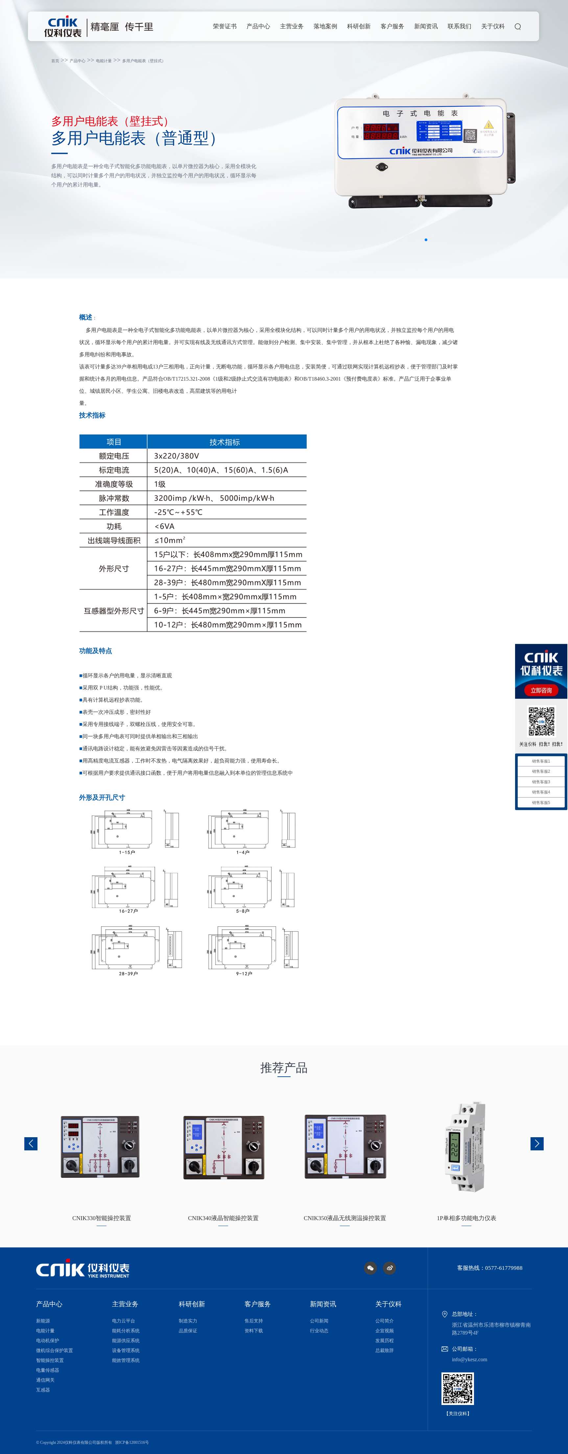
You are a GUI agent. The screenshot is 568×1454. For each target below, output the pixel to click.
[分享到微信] (370, 1268)
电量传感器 (47, 1370)
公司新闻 (319, 1320)
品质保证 (188, 1330)
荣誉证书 (225, 26)
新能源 (43, 1320)
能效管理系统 (126, 1360)
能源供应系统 (126, 1340)
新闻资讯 (426, 26)
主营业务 (292, 26)
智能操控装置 (50, 1360)
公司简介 (384, 1320)
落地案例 (325, 26)
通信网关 (45, 1380)
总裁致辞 (384, 1350)
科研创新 (359, 26)
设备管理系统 (126, 1350)
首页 (55, 61)
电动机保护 (47, 1340)
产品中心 (258, 26)
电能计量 (104, 61)
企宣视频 (384, 1330)
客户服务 (392, 26)
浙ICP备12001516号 (132, 1442)
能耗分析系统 (126, 1330)
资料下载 (254, 1330)
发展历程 (384, 1340)
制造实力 (188, 1320)
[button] (426, 239)
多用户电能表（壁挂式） (144, 61)
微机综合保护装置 (54, 1350)
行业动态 (319, 1330)
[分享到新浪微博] (389, 1268)
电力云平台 (123, 1320)
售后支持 (254, 1320)
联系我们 (459, 26)
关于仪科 (493, 26)
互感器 (43, 1390)
